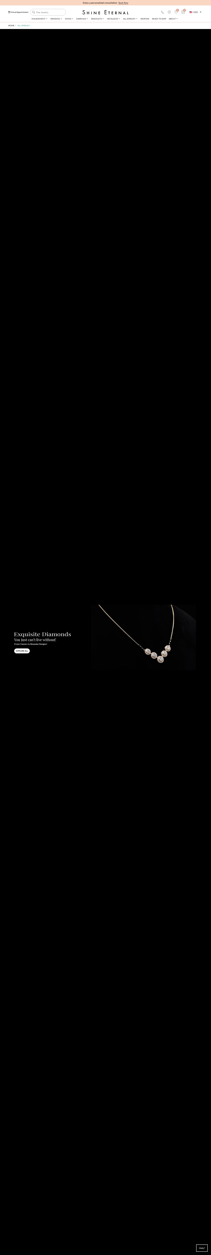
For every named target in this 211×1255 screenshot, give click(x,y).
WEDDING (55, 18)
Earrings (81, 18)
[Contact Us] (162, 12)
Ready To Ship (159, 18)
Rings (68, 18)
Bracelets (96, 18)
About (172, 18)
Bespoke (145, 18)
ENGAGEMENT (38, 18)
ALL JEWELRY (129, 18)
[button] (18, 12)
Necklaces (112, 18)
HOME (11, 25)
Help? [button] (202, 1248)
